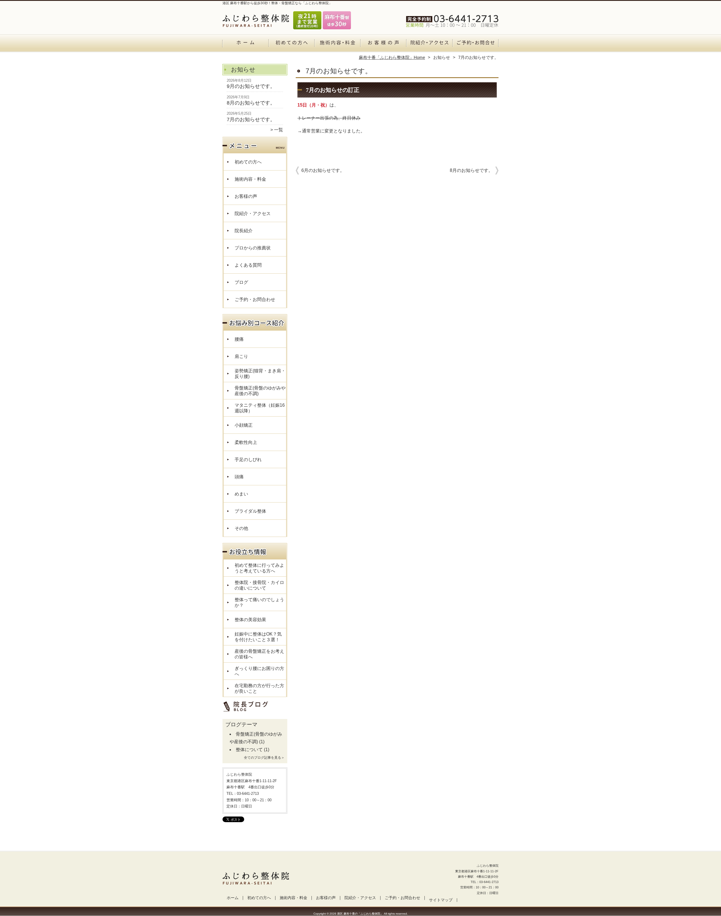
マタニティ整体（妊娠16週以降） (260, 408)
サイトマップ (441, 900)
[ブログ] (252, 712)
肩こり (241, 356)
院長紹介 (244, 230)
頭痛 (239, 476)
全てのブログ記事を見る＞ (264, 758)
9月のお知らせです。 (251, 86)
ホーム (245, 44)
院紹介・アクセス (429, 44)
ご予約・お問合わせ (475, 44)
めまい (241, 494)
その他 (241, 528)
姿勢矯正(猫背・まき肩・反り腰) (260, 373)
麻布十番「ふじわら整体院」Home (392, 57)
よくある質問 (248, 265)
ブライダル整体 (250, 511)
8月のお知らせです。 (251, 103)
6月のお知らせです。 (322, 170)
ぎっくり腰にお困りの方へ (259, 671)
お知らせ (441, 57)
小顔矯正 (244, 425)
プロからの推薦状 (253, 247)
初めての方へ (292, 44)
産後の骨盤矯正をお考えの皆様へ (259, 654)
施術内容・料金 (337, 44)
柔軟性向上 (246, 442)
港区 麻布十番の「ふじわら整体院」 (360, 913)
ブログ (241, 282)
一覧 (278, 129)
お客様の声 (383, 44)
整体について (249, 749)
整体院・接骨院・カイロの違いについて (259, 585)
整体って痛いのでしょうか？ (259, 602)
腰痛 (239, 339)
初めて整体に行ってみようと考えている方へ (259, 568)
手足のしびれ (248, 459)
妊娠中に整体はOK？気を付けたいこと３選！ (258, 637)
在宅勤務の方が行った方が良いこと (259, 688)
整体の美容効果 (250, 619)
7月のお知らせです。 (251, 119)
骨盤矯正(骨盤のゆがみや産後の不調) (260, 391)
